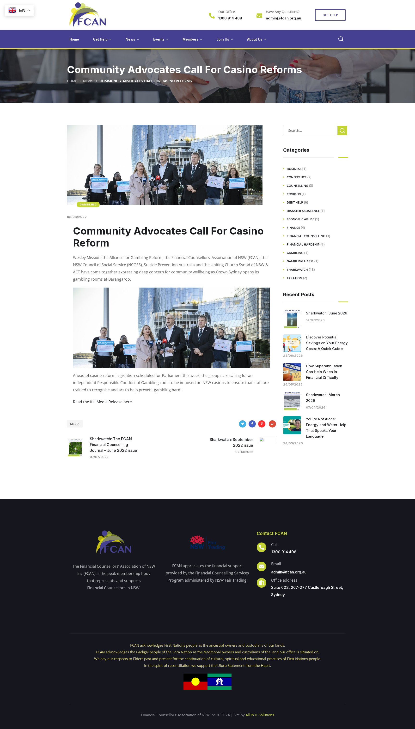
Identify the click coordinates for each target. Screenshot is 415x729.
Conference (296, 177)
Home (74, 39)
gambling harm (300, 261)
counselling (297, 185)
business (294, 169)
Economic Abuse (300, 219)
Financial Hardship (303, 244)
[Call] (261, 547)
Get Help (100, 39)
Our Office (226, 11)
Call (274, 544)
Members (190, 39)
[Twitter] (242, 424)
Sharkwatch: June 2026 (326, 313)
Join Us (222, 39)
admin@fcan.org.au (288, 572)
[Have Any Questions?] (259, 15)
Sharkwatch (297, 269)
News (130, 39)
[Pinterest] (261, 424)
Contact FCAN (272, 533)
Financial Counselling (306, 236)
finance (293, 227)
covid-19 (294, 194)
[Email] (261, 566)
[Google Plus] (272, 424)
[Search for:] (315, 130)
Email (276, 563)
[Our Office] (212, 15)
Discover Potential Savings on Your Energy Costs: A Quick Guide (327, 343)
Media (74, 424)
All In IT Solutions (260, 714)
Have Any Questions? (282, 11)
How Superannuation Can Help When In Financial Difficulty (324, 372)
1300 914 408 (283, 551)
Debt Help (295, 202)
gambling (88, 204)
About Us (254, 39)
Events (159, 39)
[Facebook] (252, 424)
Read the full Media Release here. (103, 401)
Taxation (294, 278)
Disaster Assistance (303, 211)
